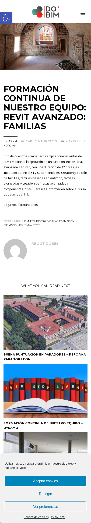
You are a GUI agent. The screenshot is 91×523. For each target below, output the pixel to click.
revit (36, 225)
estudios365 (38, 221)
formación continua (18, 225)
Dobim (13, 141)
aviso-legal (58, 517)
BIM (26, 221)
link (26, 194)
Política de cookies (36, 517)
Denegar (45, 494)
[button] (6, 18)
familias (52, 221)
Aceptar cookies (45, 481)
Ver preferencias (45, 507)
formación (66, 221)
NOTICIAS (10, 145)
